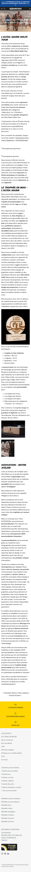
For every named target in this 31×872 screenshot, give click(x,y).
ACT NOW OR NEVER (9, 737)
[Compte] (29, 8)
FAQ (2, 746)
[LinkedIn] (8, 854)
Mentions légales (7, 750)
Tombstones (5, 774)
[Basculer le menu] (1, 8)
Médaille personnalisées (10, 802)
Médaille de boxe (7, 821)
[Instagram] (2, 854)
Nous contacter (7, 740)
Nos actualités (6, 743)
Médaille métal (6, 808)
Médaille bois (6, 805)
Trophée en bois (7, 777)
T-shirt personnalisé (8, 791)
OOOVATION (9, 865)
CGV (3, 756)
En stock (4, 760)
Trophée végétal (7, 781)
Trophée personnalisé (9, 771)
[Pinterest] (5, 854)
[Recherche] (5, 8)
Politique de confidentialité (11, 753)
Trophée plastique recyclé (11, 787)
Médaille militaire (7, 815)
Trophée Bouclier (7, 784)
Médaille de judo (7, 818)
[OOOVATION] (15, 9)
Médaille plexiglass (8, 812)
